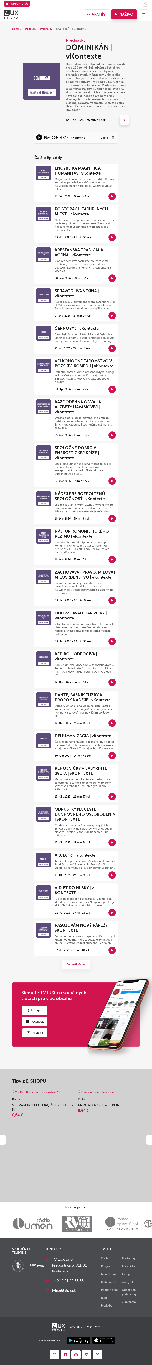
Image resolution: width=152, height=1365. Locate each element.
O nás (104, 1258)
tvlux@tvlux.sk (64, 1290)
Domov (16, 28)
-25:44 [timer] (104, 137)
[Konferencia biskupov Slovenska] (18, 1266)
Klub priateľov (110, 1282)
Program (106, 1266)
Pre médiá (128, 1266)
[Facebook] (65, 1354)
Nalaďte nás (108, 1274)
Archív (98, 14)
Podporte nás (19, 3)
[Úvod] (11, 14)
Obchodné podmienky (129, 1292)
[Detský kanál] (97, 1354)
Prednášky (46, 28)
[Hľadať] (145, 4)
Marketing (128, 1258)
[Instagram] (54, 1354)
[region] (76, 137)
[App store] (103, 1340)
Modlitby (106, 1305)
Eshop (126, 1274)
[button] (39, 137)
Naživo (126, 14)
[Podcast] (86, 1354)
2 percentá (129, 1302)
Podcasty (30, 28)
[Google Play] (78, 1340)
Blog (104, 1297)
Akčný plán (129, 1282)
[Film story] (37, 1266)
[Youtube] (76, 1354)
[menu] (143, 14)
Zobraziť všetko (76, 964)
